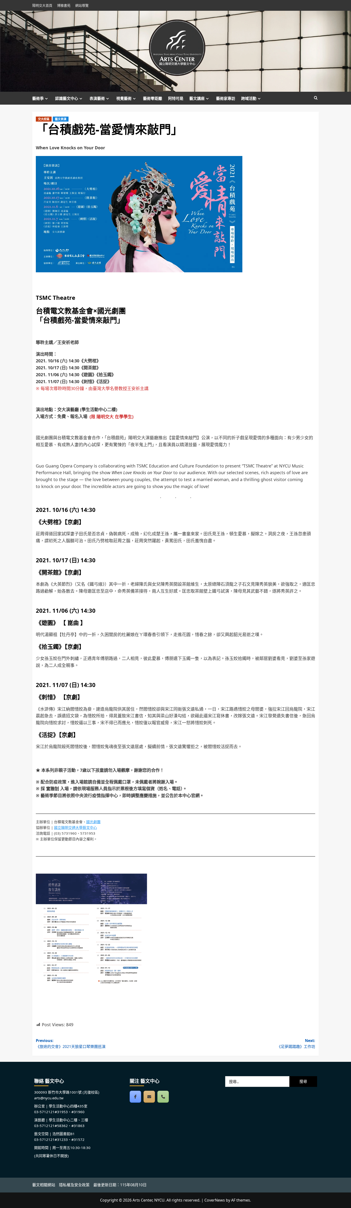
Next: (296, 1043)
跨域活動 (248, 98)
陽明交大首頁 (42, 5)
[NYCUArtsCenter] (135, 1097)
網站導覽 (82, 5)
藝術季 (38, 98)
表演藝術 (97, 98)
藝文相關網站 (43, 1184)
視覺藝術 (124, 98)
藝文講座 (197, 98)
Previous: (71, 1043)
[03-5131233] (163, 1097)
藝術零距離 (152, 98)
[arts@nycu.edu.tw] (149, 1097)
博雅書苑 (63, 5)
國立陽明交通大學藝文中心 (75, 827)
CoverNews (214, 1200)
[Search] (316, 98)
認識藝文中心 (66, 98)
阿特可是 (175, 98)
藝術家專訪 (225, 98)
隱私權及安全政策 (74, 1184)
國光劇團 (93, 821)
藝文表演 (60, 119)
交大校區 (43, 119)
